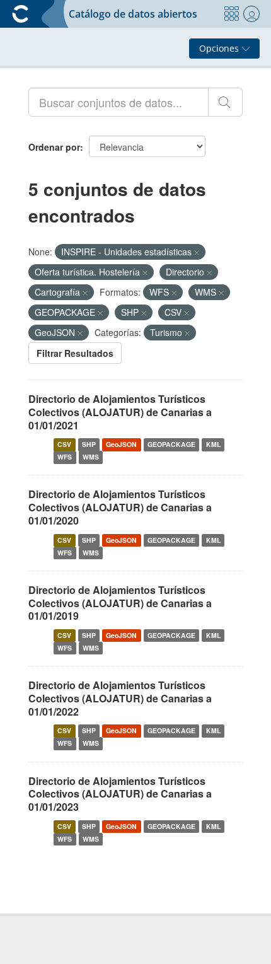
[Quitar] (196, 252)
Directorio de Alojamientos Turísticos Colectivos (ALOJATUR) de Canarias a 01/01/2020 (120, 507)
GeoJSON (121, 444)
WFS (64, 457)
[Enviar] (225, 102)
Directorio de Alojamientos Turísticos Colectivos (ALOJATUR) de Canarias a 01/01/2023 (120, 794)
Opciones (220, 48)
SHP (89, 444)
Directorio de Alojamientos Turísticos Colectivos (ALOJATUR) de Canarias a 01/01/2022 (120, 698)
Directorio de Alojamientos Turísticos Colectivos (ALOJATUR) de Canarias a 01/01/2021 (120, 412)
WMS (91, 457)
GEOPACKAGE (171, 444)
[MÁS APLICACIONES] (231, 14)
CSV (64, 444)
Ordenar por (54, 147)
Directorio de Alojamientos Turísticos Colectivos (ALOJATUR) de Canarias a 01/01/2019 (120, 603)
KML (213, 444)
